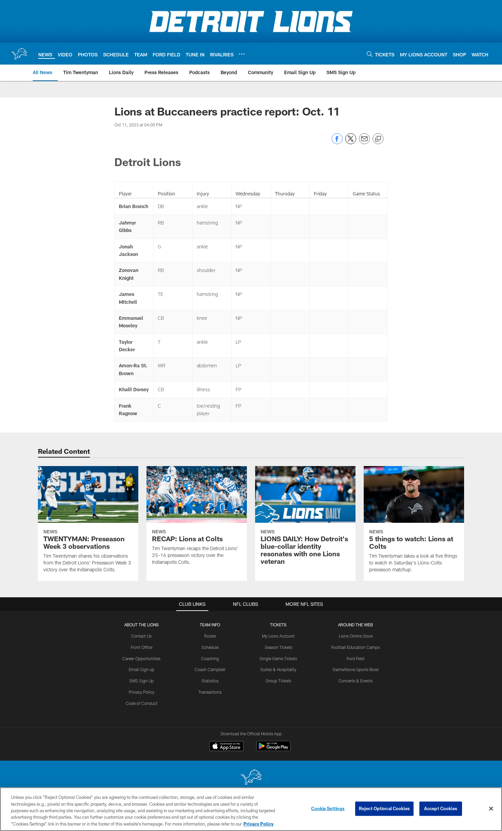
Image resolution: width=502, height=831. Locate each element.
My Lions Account (278, 636)
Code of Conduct (141, 703)
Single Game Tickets (278, 658)
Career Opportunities (141, 658)
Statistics (210, 680)
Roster (210, 636)
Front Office (141, 647)
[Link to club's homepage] (19, 53)
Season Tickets (278, 647)
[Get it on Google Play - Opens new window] (273, 749)
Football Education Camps (355, 647)
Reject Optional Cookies (384, 808)
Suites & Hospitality (278, 669)
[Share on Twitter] (350, 142)
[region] (251, 809)
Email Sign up (141, 669)
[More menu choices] (242, 54)
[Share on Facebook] (337, 142)
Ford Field (355, 658)
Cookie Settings (328, 808)
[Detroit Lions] (251, 778)
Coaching (210, 658)
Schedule (210, 647)
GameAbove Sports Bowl (356, 669)
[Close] (491, 808)
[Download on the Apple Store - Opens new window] (226, 747)
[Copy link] (378, 139)
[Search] (369, 53)
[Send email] (364, 142)
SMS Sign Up (141, 680)
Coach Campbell (210, 669)
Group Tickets (278, 680)
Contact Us (141, 636)
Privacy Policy (141, 692)
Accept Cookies (440, 808)
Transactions (210, 692)
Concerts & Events (355, 680)
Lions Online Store (356, 636)
